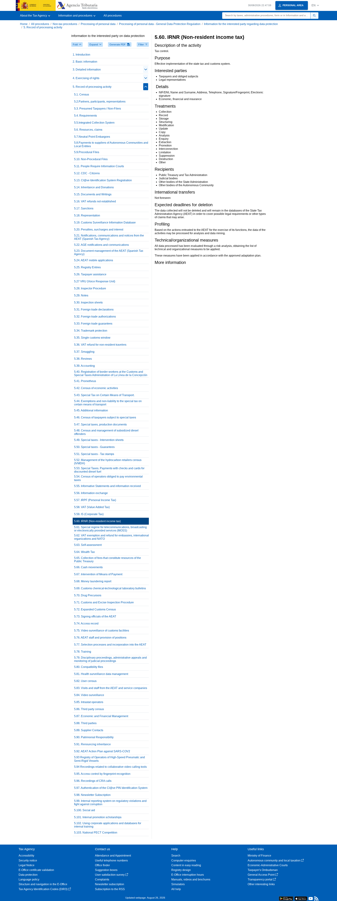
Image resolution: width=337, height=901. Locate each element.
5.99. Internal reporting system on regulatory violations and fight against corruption (110, 802)
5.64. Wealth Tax (84, 551)
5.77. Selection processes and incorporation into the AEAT (110, 644)
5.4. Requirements (85, 115)
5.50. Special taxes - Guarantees (94, 446)
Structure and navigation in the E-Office (43, 884)
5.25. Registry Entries (87, 267)
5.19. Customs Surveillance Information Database (105, 222)
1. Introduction (81, 54)
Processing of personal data (98, 24)
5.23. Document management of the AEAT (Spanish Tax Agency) (108, 252)
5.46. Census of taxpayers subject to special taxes (105, 417)
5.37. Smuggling (84, 351)
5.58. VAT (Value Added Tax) (92, 507)
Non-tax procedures (65, 24)
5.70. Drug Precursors (87, 595)
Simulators (178, 884)
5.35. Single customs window (92, 337)
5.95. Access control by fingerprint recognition (102, 773)
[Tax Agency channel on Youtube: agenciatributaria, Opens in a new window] (311, 899)
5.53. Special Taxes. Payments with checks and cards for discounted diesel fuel (109, 470)
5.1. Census (81, 94)
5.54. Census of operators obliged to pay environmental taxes (108, 478)
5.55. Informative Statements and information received (107, 486)
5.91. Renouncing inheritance (92, 744)
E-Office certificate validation (36, 869)
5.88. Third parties (85, 723)
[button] (315, 5)
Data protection (28, 874)
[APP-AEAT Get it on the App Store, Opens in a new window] (301, 898)
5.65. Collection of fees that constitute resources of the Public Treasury (107, 559)
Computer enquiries (183, 860)
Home (24, 24)
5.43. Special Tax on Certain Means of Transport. (104, 395)
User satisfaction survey (110, 874)
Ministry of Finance (259, 855)
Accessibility (26, 855)
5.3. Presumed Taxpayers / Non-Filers (97, 108)
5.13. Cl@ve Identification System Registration (103, 180)
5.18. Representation (87, 215)
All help (176, 889)
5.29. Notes (81, 295)
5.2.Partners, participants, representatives (99, 101)
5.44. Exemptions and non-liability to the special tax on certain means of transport (108, 403)
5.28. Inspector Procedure (90, 288)
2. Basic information (85, 61)
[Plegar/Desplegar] (145, 69)
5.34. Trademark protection (90, 330)
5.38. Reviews (83, 358)
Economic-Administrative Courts (268, 865)
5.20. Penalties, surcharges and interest (98, 229)
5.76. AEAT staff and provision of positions (100, 637)
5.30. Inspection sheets (88, 302)
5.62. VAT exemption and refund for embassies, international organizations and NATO (111, 537)
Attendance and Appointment (113, 855)
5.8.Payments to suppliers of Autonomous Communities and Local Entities (111, 144)
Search (175, 855)
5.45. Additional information (91, 410)
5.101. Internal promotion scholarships (97, 817)
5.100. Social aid (84, 810)
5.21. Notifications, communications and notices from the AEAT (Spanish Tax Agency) (109, 237)
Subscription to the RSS (110, 889)
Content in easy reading (186, 865)
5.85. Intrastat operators (88, 702)
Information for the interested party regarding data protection (241, 24)
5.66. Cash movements (88, 567)
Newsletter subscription (109, 884)
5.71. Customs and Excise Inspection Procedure (104, 602)
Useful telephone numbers (111, 860)
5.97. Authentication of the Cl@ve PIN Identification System (110, 787)
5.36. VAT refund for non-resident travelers (100, 344)
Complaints (102, 879)
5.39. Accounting (84, 365)
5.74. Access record (86, 623)
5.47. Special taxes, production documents (100, 424)
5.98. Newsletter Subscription (92, 794)
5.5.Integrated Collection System (94, 122)
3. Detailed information (87, 69)
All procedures (113, 15)
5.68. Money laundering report (92, 581)
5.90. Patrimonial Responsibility (94, 737)
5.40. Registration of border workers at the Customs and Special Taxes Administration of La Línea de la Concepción (110, 373)
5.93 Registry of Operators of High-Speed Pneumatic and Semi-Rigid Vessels (109, 759)
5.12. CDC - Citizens (87, 173)
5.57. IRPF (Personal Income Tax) (95, 500)
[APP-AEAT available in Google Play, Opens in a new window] (286, 898)
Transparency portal (260, 879)
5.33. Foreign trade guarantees (93, 323)
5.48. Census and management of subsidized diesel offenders (106, 432)
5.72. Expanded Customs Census (95, 609)
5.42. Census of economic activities (96, 388)
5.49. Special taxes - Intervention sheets (99, 439)
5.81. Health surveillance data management (101, 673)
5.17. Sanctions (83, 208)
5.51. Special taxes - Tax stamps (94, 454)
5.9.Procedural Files (86, 152)
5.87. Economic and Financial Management (101, 716)
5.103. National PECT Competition (95, 832)
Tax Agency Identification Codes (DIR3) (43, 889)
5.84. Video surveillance (89, 695)
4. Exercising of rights (86, 78)
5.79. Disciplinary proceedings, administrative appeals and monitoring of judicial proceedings (110, 659)
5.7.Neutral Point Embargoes (92, 136)
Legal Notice (26, 865)
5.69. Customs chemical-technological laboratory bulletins (110, 588)
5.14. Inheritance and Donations (94, 187)
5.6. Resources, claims (88, 129)
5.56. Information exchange (91, 493)
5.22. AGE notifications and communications (101, 244)
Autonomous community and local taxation (274, 860)
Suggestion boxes (106, 869)
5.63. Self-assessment (88, 544)
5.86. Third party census (89, 709)
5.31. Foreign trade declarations (94, 309)
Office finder (102, 865)
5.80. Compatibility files (88, 666)
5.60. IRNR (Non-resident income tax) (97, 521)
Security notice (28, 860)
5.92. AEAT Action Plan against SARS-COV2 (102, 751)
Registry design (181, 869)
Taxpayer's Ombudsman (263, 869)
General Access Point (261, 874)
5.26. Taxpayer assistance (90, 274)
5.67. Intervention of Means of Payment (98, 574)
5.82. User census (85, 680)
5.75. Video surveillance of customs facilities (101, 630)
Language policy (29, 879)
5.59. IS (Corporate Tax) (89, 514)
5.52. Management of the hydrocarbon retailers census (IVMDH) (107, 461)
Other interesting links (261, 884)
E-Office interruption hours (187, 874)
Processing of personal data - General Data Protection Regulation (159, 24)
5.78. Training (82, 651)
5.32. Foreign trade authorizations (95, 316)
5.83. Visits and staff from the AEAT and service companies (110, 688)
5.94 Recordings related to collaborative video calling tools (110, 766)
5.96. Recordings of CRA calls (92, 780)
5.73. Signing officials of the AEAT (95, 616)
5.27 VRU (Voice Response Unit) (94, 281)
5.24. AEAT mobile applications (93, 260)
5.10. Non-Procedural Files (91, 159)
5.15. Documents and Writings (92, 194)
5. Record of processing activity (43, 27)
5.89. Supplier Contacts (88, 730)
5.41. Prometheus (85, 381)
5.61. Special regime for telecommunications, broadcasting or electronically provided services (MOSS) (110, 529)
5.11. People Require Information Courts (99, 166)
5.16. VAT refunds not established (95, 201)
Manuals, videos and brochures (190, 879)
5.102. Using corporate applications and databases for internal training (107, 825)
